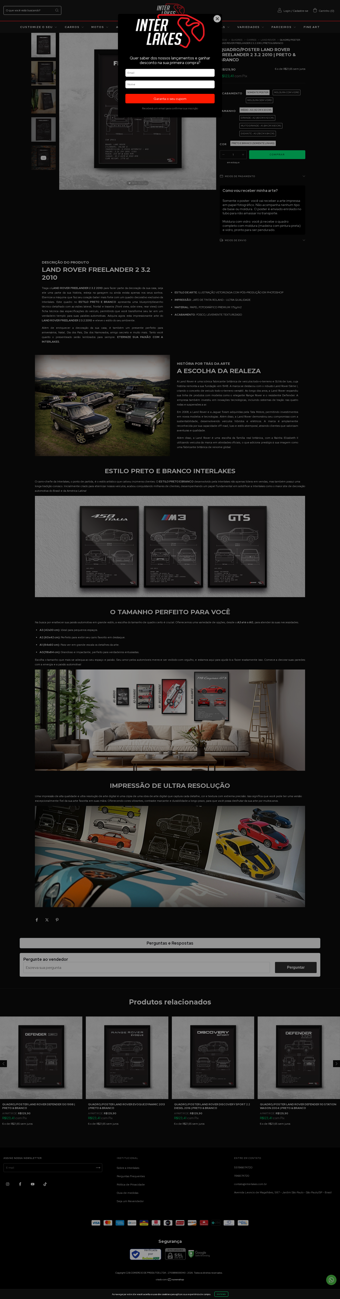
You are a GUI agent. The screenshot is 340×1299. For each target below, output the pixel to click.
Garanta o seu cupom (170, 98)
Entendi (221, 1294)
